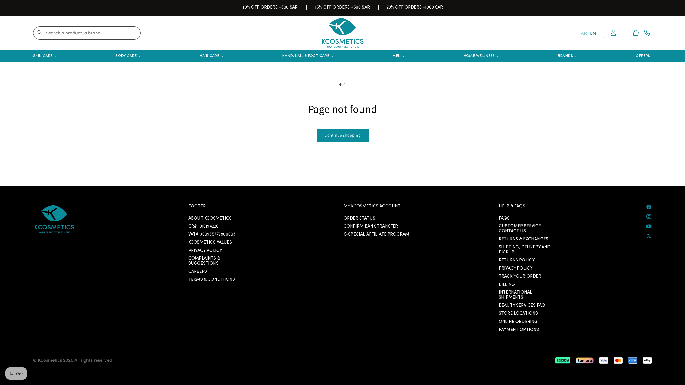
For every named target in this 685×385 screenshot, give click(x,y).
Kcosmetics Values (210, 242)
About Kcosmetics (210, 218)
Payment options (519, 330)
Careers (197, 272)
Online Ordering (518, 322)
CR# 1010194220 (203, 226)
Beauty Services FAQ (522, 305)
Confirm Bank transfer (371, 226)
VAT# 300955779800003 (211, 234)
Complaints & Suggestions (204, 261)
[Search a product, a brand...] (39, 32)
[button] (636, 33)
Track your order (520, 276)
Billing (507, 285)
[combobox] (87, 33)
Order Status (359, 218)
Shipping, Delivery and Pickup (525, 250)
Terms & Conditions (211, 280)
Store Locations (518, 313)
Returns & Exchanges (523, 239)
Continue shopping (343, 135)
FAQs (504, 218)
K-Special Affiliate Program (376, 234)
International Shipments (515, 295)
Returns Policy (517, 260)
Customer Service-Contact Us (521, 228)
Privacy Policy (205, 251)
